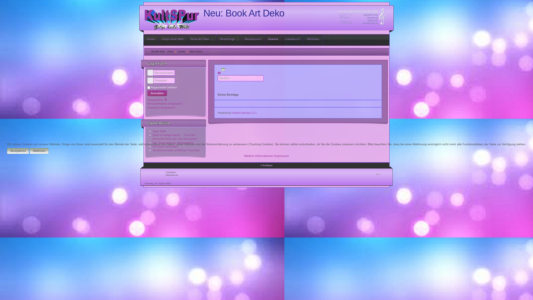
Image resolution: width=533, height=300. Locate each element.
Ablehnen (39, 150)
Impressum (281, 156)
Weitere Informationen (258, 156)
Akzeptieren (18, 150)
